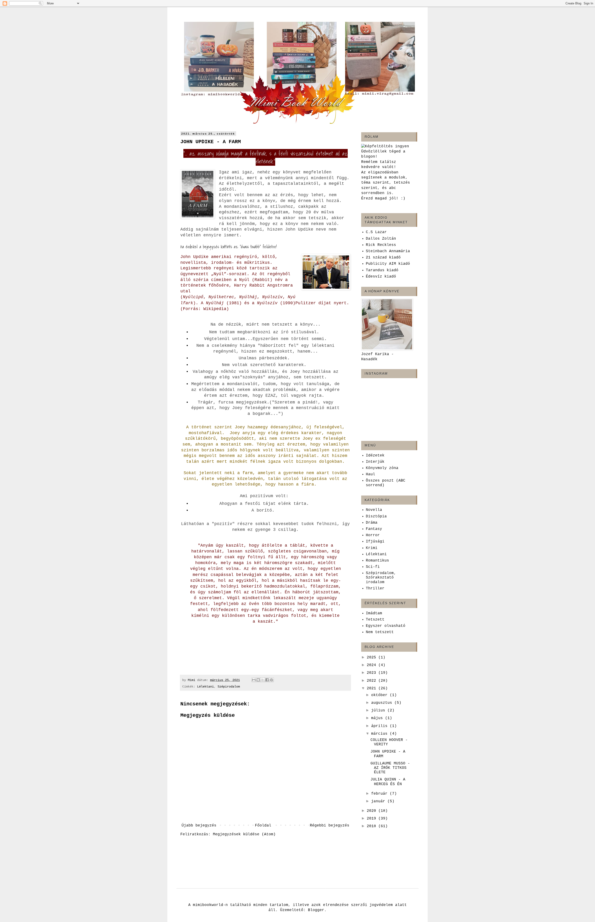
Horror (373, 535)
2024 (372, 665)
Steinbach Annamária (388, 251)
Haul (370, 474)
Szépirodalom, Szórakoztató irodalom (381, 577)
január (379, 801)
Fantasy (374, 529)
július (379, 710)
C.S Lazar (376, 232)
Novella (374, 510)
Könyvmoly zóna (382, 468)
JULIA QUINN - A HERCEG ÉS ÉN (387, 781)
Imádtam (374, 613)
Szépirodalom (229, 686)
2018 (372, 826)
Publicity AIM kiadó (388, 264)
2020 (372, 811)
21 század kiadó (383, 257)
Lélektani (205, 686)
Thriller (375, 588)
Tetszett (375, 620)
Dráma (371, 523)
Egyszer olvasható (385, 626)
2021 (372, 688)
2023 (372, 673)
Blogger (316, 910)
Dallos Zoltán (381, 239)
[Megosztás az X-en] (262, 679)
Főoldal (263, 825)
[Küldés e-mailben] (253, 679)
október (380, 695)
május (378, 718)
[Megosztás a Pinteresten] (271, 679)
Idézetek (375, 455)
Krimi (371, 548)
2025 (372, 657)
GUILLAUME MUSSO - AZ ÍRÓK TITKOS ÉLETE (390, 767)
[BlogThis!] (258, 679)
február (380, 794)
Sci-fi (373, 567)
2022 (372, 681)
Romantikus (377, 560)
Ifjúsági (375, 541)
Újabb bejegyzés (199, 825)
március (380, 734)
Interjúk (375, 462)
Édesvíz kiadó (381, 276)
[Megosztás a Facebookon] (267, 679)
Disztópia (376, 516)
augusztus (382, 703)
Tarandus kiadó (382, 270)
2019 (372, 818)
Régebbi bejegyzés (329, 825)
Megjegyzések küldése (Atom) (244, 834)
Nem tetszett (380, 632)
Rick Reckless (381, 245)
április (380, 726)
